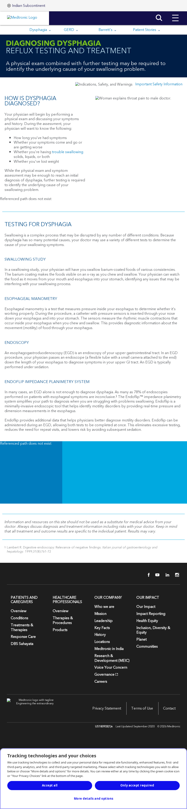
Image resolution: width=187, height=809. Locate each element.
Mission (100, 614)
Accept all (50, 785)
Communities (147, 646)
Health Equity (147, 621)
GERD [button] (69, 30)
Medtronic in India (109, 649)
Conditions (19, 618)
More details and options (93, 798)
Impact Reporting (150, 614)
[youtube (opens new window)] (156, 574)
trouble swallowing (67, 152)
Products (60, 630)
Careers (100, 681)
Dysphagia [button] (38, 30)
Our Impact (145, 607)
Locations (102, 642)
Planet (141, 639)
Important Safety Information (158, 84)
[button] (175, 14)
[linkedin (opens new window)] (165, 574)
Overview (18, 611)
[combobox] (26, 6)
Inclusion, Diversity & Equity (153, 630)
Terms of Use (142, 708)
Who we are (104, 607)
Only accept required (137, 785)
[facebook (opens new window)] (146, 574)
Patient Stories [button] (145, 30)
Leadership (103, 621)
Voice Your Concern (110, 667)
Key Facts (102, 628)
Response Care (23, 637)
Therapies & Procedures (63, 620)
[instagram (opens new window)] (175, 574)
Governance (104, 674)
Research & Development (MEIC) (112, 658)
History (100, 634)
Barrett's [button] (106, 30)
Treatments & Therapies (22, 627)
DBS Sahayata (22, 644)
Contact (169, 708)
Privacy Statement (106, 708)
